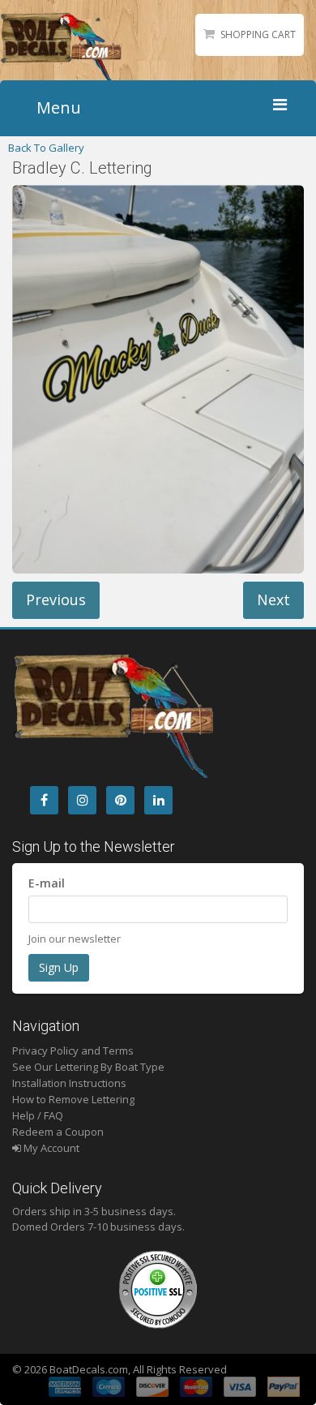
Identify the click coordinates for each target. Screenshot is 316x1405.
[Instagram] (82, 800)
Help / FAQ (37, 1115)
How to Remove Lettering (73, 1099)
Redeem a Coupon (58, 1131)
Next (273, 599)
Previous (56, 599)
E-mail (46, 883)
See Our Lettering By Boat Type (88, 1066)
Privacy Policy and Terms (73, 1050)
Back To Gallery (46, 147)
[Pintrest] (120, 800)
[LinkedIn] (158, 800)
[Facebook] (44, 800)
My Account (50, 1148)
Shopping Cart (258, 34)
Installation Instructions (69, 1083)
